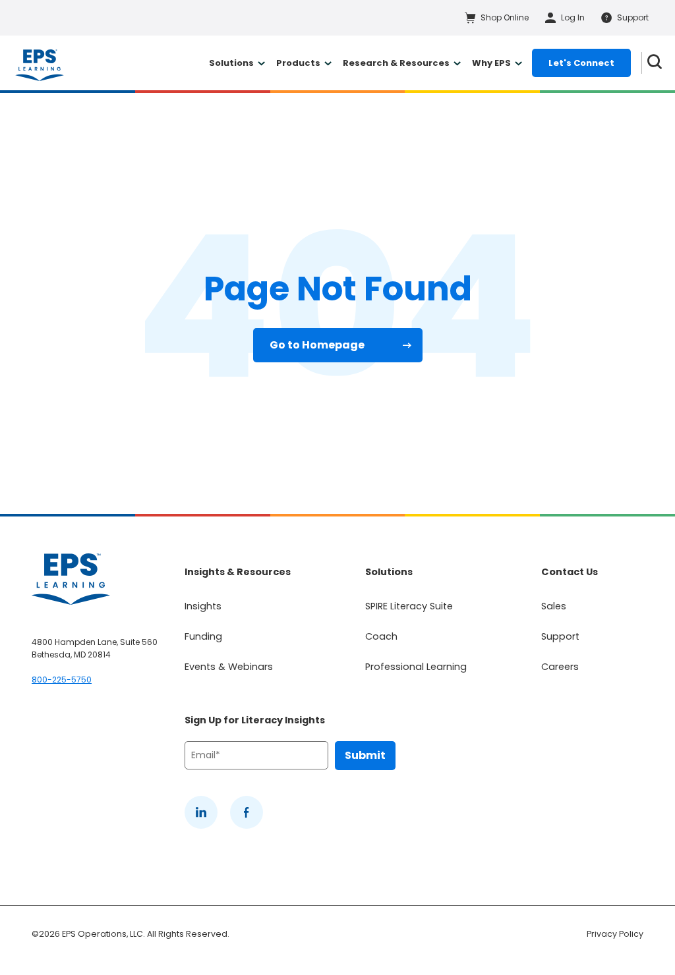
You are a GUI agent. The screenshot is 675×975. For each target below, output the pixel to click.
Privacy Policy (615, 933)
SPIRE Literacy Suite (409, 606)
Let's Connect (581, 63)
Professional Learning (416, 666)
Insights (203, 606)
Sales (553, 606)
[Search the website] (654, 63)
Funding (203, 636)
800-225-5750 (62, 679)
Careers (560, 666)
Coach (381, 636)
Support (560, 636)
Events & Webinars (229, 666)
